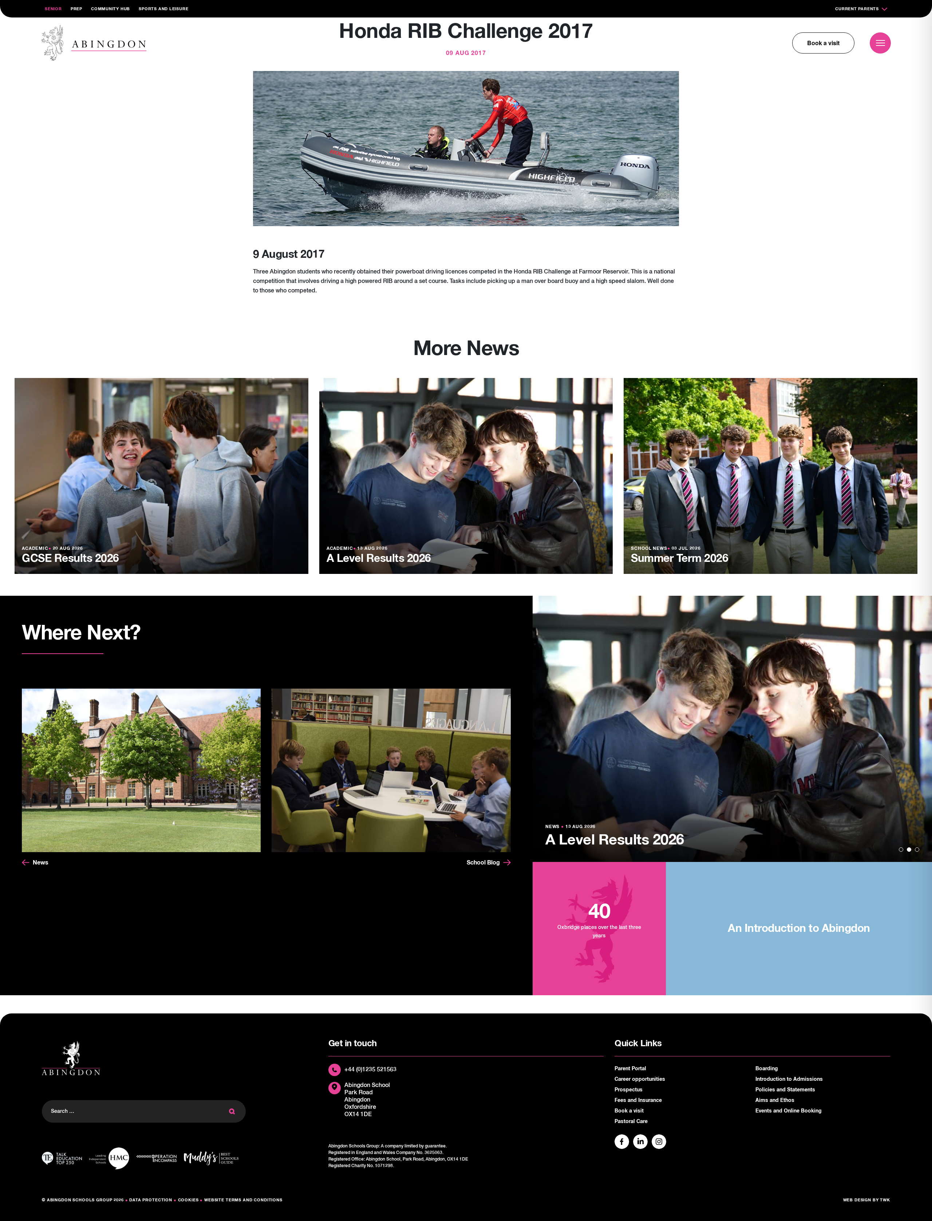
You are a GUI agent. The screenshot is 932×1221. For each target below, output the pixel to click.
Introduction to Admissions (789, 1079)
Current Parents (857, 9)
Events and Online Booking (788, 1111)
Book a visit (823, 43)
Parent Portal (630, 1068)
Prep (76, 9)
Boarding (766, 1068)
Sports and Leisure (163, 9)
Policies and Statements (785, 1089)
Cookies (188, 1200)
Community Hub (110, 9)
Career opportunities (640, 1079)
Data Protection (150, 1200)
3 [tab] (917, 849)
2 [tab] (909, 849)
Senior (53, 9)
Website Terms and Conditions (243, 1200)
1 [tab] (901, 849)
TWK (885, 1200)
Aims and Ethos (774, 1100)
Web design (857, 1200)
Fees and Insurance (638, 1100)
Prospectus (629, 1089)
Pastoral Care (631, 1121)
